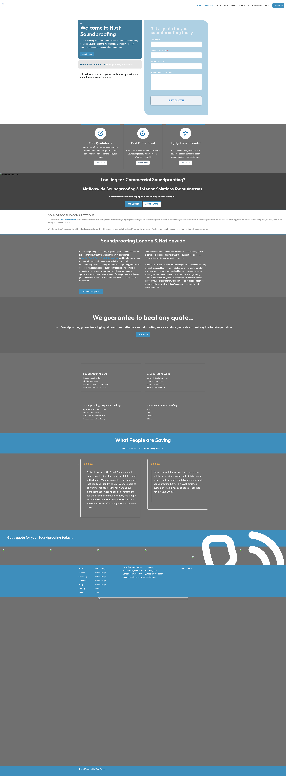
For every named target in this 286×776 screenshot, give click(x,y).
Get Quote (176, 100)
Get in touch (186, 568)
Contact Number (159, 51)
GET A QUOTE (133, 204)
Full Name (155, 40)
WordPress (100, 769)
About (218, 5)
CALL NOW (278, 5)
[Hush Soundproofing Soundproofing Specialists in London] (13, 5)
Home (199, 5)
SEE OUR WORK (151, 204)
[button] (212, 5)
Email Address (158, 61)
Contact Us (244, 5)
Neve (81, 769)
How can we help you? (162, 72)
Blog (267, 5)
